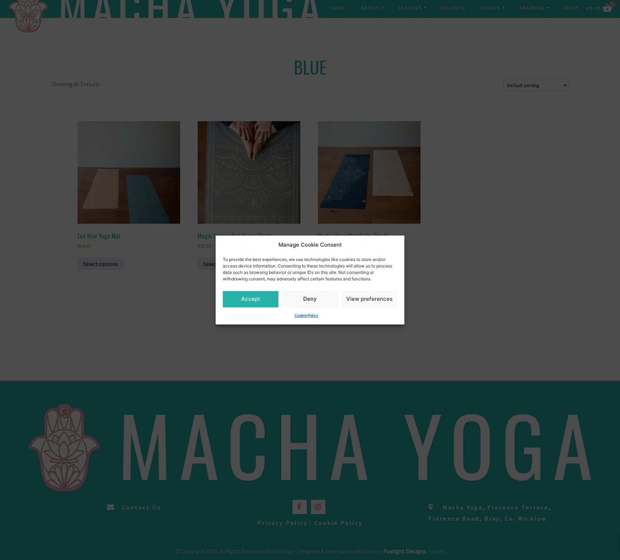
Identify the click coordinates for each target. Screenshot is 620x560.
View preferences (369, 298)
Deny (310, 298)
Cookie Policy (306, 315)
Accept (250, 298)
